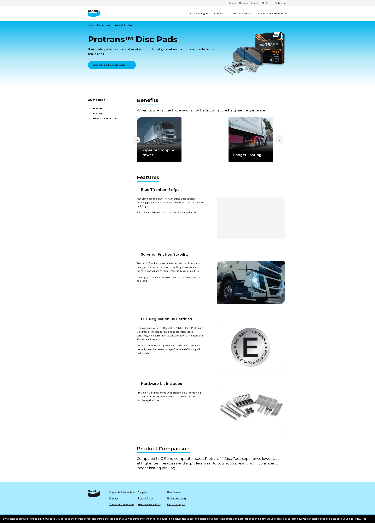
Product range (103, 25)
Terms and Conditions (121, 504)
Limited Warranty (176, 498)
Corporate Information (122, 492)
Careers (232, 3)
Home (90, 25)
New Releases (175, 492)
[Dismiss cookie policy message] (365, 519)
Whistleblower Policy (149, 504)
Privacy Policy (145, 498)
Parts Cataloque (176, 504)
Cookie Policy (353, 518)
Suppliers (143, 492)
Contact (254, 3)
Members (243, 3)
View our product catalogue (109, 65)
